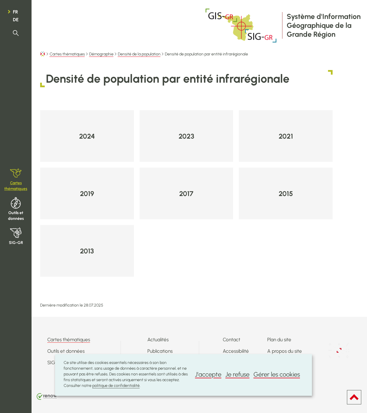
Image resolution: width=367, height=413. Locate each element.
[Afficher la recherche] (16, 33)
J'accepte (208, 374)
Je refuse (237, 374)
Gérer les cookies (276, 374)
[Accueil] (42, 54)
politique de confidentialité (116, 385)
